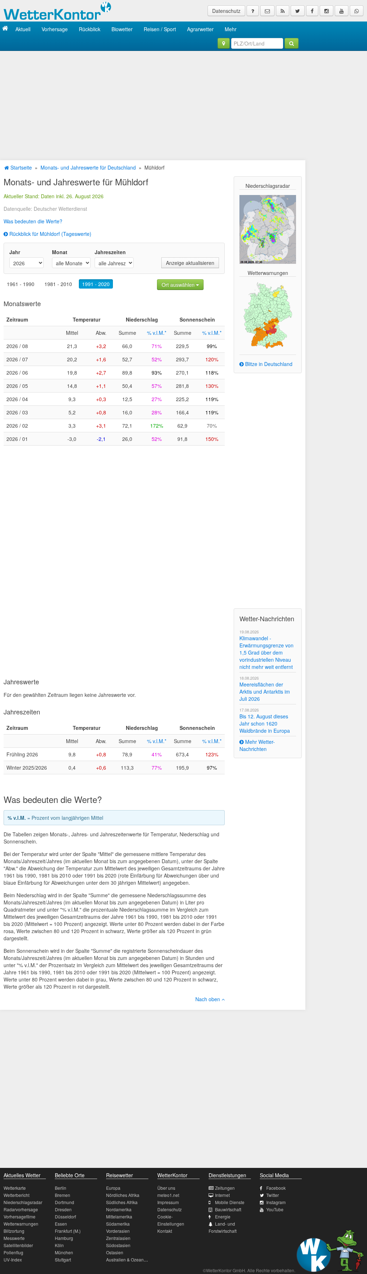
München (64, 1252)
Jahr (14, 252)
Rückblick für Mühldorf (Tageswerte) (49, 233)
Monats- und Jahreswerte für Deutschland (88, 167)
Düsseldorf (65, 1216)
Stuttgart (63, 1259)
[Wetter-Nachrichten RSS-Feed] (282, 10)
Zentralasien (118, 1238)
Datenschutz (226, 10)
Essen (61, 1224)
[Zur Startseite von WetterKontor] (5, 29)
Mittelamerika (119, 1216)
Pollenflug (13, 1252)
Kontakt (164, 1231)
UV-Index (13, 1259)
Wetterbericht (16, 1195)
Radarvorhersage (21, 1209)
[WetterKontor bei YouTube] (341, 10)
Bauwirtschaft (228, 1209)
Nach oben (208, 999)
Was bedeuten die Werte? (33, 221)
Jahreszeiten (110, 252)
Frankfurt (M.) (68, 1231)
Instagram (276, 1202)
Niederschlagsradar (23, 1202)
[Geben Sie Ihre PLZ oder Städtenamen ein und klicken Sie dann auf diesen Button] (292, 43)
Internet (222, 1195)
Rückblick (89, 29)
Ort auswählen (179, 284)
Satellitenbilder (18, 1245)
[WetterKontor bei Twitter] (298, 10)
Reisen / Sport (160, 29)
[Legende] (253, 10)
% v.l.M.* (156, 332)
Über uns (166, 1188)
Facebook (276, 1188)
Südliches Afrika (122, 1202)
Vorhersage (55, 29)
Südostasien (118, 1245)
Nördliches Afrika (122, 1195)
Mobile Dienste (229, 1202)
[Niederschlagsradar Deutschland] (267, 228)
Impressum (168, 1202)
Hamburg (64, 1238)
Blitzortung (14, 1231)
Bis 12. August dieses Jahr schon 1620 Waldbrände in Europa (264, 723)
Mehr (231, 29)
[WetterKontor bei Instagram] (326, 10)
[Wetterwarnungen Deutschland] (267, 314)
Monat (59, 252)
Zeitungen (225, 1188)
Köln (59, 1245)
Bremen (62, 1195)
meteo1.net (168, 1195)
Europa (113, 1188)
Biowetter (122, 29)
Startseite (20, 167)
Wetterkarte (15, 1188)
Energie (222, 1216)
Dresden (63, 1209)
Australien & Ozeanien (128, 1259)
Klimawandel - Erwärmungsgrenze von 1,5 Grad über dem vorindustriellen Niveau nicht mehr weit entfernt (266, 652)
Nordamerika (119, 1209)
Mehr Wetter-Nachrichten (257, 745)
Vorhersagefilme (19, 1216)
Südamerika (118, 1224)
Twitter (272, 1195)
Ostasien (114, 1252)
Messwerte (14, 1238)
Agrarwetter (200, 29)
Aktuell (22, 29)
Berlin (60, 1188)
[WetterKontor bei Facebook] (312, 10)
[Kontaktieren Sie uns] (267, 10)
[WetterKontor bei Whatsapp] (356, 10)
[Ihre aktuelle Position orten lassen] (224, 43)
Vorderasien (118, 1231)
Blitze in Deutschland (268, 363)
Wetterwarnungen (21, 1224)
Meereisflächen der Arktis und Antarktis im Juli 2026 (264, 691)
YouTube (274, 1209)
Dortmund (64, 1202)
